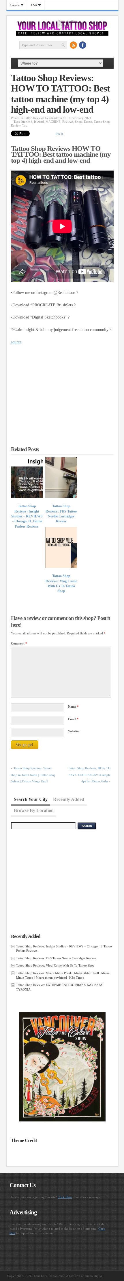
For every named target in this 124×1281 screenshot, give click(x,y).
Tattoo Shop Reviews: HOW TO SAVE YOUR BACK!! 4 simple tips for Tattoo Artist (89, 774)
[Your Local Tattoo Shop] (62, 34)
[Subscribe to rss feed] (73, 45)
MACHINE (53, 121)
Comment (19, 643)
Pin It (59, 134)
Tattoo (88, 121)
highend (26, 121)
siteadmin (55, 118)
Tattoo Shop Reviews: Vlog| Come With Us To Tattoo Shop (55, 965)
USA (32, 5)
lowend (39, 121)
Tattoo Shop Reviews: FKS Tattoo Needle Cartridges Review (56, 958)
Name (73, 706)
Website (73, 731)
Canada (13, 5)
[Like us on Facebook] (82, 45)
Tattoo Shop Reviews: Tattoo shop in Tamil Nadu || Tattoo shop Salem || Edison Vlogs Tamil (33, 774)
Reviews (67, 121)
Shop (78, 121)
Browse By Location (34, 810)
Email (73, 719)
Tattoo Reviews (34, 118)
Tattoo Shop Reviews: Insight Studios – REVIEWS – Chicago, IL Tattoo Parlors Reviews (27, 516)
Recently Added (68, 799)
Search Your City (31, 799)
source (16, 342)
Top (24, 125)
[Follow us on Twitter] (91, 45)
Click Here (65, 1197)
